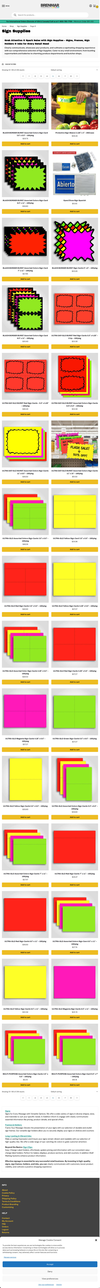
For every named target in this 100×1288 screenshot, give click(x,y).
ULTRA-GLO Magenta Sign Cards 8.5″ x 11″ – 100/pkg (75, 1009)
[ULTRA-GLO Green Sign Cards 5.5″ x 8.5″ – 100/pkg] (74, 711)
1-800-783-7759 (65, 21)
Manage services (10, 1257)
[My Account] (90, 6)
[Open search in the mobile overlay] (50, 15)
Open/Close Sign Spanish (74, 200)
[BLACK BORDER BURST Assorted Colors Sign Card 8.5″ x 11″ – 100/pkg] (25, 173)
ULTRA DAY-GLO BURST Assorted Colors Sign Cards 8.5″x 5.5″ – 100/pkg (74, 404)
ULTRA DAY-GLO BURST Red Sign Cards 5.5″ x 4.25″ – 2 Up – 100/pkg (74, 337)
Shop (12, 26)
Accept (50, 1264)
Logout (5, 1229)
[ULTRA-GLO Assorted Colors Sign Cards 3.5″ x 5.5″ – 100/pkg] (25, 511)
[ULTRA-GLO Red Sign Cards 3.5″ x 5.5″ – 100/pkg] (25, 579)
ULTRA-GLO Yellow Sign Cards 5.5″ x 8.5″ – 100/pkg (25, 806)
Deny (50, 1271)
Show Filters (10, 64)
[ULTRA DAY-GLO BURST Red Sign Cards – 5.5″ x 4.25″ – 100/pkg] (25, 376)
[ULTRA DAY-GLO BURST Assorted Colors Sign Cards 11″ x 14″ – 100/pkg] (74, 443)
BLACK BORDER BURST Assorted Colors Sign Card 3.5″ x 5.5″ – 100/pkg (25, 134)
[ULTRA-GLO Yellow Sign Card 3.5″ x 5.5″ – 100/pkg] (74, 511)
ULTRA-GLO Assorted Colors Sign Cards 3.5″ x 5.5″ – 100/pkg (25, 539)
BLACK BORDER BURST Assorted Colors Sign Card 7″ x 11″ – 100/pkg (25, 269)
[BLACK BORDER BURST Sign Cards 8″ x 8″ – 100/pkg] (74, 241)
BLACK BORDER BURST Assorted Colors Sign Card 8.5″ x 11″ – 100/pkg (25, 201)
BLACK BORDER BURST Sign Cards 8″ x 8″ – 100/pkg (75, 268)
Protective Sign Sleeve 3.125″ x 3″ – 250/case (74, 133)
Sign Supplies (22, 26)
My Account (7, 1221)
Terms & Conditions (11, 1201)
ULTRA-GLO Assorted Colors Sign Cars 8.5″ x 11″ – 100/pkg (75, 942)
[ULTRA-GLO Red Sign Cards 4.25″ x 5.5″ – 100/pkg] (74, 644)
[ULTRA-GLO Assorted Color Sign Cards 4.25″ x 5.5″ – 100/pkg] (25, 644)
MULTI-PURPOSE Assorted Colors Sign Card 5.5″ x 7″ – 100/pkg (75, 1075)
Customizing (8, 1207)
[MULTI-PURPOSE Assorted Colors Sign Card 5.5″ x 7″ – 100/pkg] (74, 1047)
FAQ (3, 1224)
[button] (96, 1240)
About (5, 1190)
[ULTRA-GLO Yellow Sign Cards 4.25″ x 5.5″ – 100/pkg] (74, 579)
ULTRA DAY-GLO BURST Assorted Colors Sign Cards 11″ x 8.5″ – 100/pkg (25, 472)
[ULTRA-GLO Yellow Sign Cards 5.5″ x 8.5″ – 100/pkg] (25, 779)
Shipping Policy (9, 1198)
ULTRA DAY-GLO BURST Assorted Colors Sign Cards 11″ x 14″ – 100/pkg (74, 472)
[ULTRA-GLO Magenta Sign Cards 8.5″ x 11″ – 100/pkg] (74, 982)
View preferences (50, 1278)
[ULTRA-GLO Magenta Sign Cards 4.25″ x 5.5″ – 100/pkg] (25, 711)
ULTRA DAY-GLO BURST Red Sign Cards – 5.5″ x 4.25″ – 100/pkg (25, 404)
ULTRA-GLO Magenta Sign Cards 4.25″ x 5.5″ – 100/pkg (25, 740)
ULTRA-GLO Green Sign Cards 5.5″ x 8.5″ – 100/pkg (75, 739)
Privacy (5, 1195)
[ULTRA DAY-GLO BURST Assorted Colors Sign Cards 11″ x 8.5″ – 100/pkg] (25, 443)
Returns (5, 1232)
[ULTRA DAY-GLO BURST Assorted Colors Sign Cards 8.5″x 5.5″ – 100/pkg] (74, 376)
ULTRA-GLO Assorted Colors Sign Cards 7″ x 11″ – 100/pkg (25, 875)
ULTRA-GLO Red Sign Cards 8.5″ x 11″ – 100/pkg (25, 941)
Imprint (59, 1285)
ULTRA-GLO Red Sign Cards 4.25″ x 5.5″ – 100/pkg (74, 671)
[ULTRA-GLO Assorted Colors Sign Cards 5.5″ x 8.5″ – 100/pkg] (74, 779)
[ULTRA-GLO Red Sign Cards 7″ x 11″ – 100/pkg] (74, 846)
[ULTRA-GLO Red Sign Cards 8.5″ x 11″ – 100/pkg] (25, 914)
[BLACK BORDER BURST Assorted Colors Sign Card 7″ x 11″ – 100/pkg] (25, 241)
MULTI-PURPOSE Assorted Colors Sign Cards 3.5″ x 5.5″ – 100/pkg (25, 1075)
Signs (7, 1111)
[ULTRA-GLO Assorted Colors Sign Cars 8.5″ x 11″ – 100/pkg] (74, 914)
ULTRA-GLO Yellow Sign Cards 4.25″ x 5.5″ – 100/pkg (75, 606)
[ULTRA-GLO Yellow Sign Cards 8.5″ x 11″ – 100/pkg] (25, 982)
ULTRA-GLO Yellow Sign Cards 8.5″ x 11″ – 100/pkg (25, 1009)
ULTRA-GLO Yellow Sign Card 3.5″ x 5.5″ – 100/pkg (74, 538)
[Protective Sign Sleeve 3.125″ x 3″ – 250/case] (74, 106)
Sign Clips (27, 1147)
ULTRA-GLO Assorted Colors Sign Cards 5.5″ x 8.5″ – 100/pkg (75, 807)
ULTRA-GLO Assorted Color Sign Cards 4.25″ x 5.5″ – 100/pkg (25, 672)
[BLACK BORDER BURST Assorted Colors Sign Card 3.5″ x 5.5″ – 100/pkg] (25, 106)
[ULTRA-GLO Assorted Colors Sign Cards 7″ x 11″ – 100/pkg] (25, 846)
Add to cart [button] (25, 144)
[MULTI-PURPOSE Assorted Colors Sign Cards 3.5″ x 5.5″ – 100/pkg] (25, 1047)
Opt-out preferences (46, 1285)
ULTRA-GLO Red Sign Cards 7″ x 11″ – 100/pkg (75, 874)
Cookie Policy (8, 1193)
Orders (5, 1226)
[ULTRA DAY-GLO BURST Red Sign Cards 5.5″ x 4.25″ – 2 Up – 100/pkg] (74, 308)
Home (4, 26)
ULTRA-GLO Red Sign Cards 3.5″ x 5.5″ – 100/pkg (25, 606)
